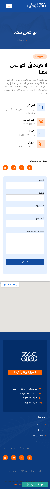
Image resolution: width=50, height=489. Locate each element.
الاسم (41, 180)
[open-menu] (9, 6)
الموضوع (40, 218)
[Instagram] (13, 167)
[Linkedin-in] (5, 167)
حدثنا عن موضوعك (35, 231)
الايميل (41, 193)
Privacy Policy (19, 485)
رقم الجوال (39, 205)
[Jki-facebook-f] (29, 167)
